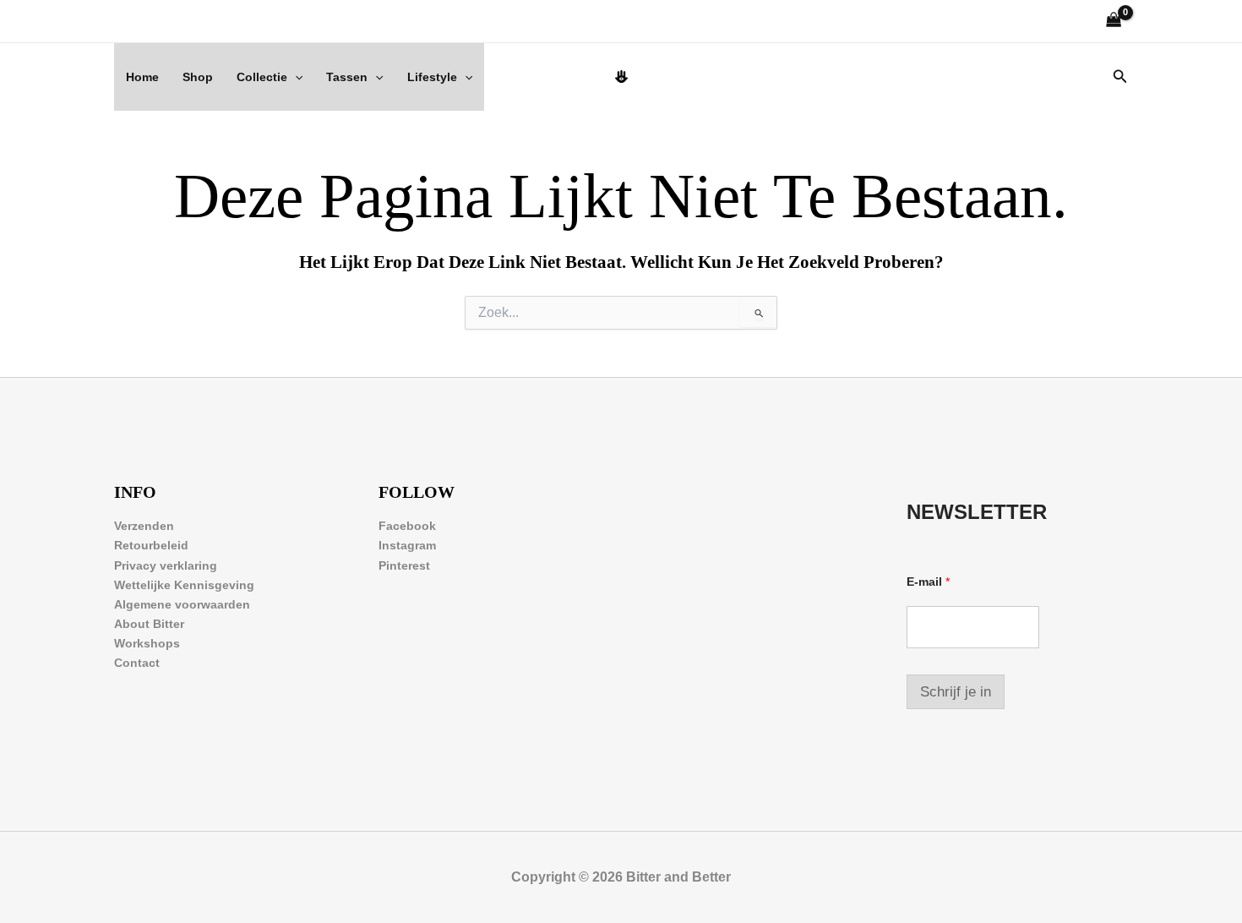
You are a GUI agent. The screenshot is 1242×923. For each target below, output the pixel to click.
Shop (197, 77)
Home (142, 77)
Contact (137, 662)
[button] (294, 77)
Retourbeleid (151, 545)
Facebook (407, 525)
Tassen (347, 77)
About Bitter (149, 624)
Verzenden (144, 525)
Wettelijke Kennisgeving (184, 585)
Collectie (262, 77)
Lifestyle (432, 77)
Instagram (407, 545)
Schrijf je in (955, 692)
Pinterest (404, 565)
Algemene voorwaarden (182, 604)
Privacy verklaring (165, 565)
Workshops (147, 643)
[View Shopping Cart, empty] (1114, 22)
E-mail (928, 581)
